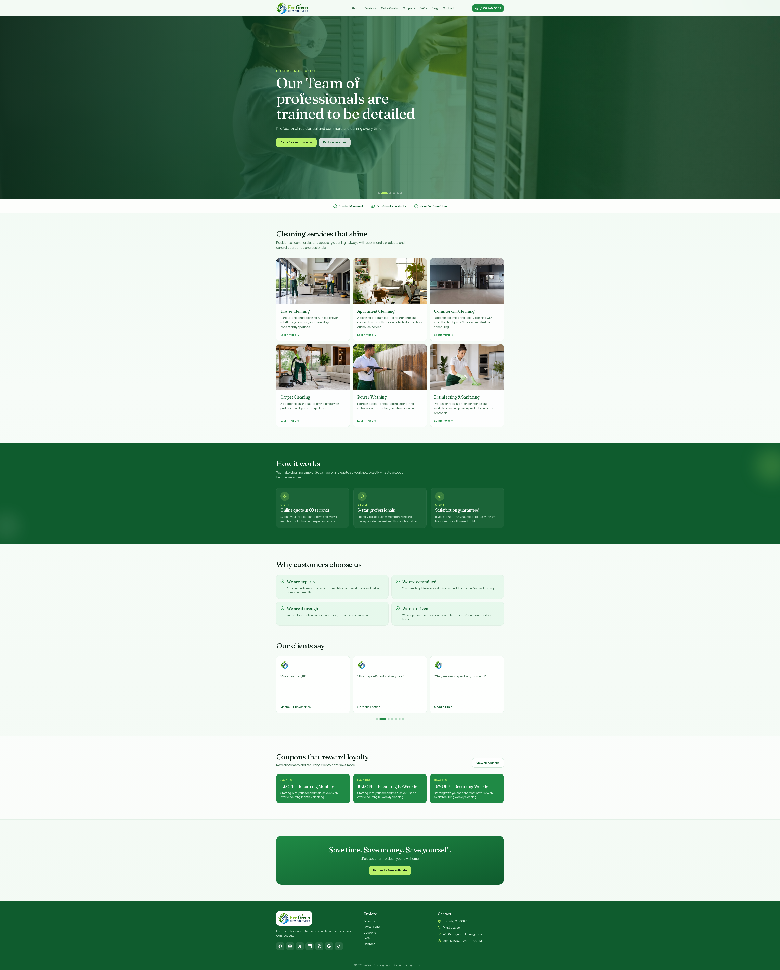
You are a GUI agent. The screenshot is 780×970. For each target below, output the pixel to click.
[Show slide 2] (382, 193)
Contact (448, 8)
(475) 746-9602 (453, 928)
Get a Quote (389, 8)
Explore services (335, 153)
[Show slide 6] (401, 193)
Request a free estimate (390, 870)
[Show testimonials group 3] (385, 719)
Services (370, 8)
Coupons (409, 8)
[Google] (329, 946)
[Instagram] (290, 946)
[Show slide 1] (379, 193)
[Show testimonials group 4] (390, 719)
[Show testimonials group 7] (403, 719)
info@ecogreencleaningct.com (463, 934)
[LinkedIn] (310, 946)
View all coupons (488, 763)
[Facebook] (280, 946)
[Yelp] (319, 946)
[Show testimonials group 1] (377, 719)
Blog (435, 8)
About (355, 8)
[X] (300, 946)
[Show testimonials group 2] (380, 719)
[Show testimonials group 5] (396, 719)
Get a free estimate (294, 153)
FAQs (423, 8)
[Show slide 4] (394, 193)
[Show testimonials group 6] (400, 719)
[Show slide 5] (398, 193)
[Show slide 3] (388, 193)
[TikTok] (339, 946)
